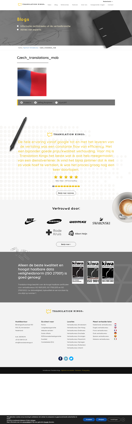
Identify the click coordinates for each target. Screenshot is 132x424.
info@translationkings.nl (24, 342)
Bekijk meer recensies (66, 193)
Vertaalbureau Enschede (76, 333)
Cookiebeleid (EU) (47, 342)
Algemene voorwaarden (67, 370)
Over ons (84, 5)
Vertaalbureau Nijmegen (76, 342)
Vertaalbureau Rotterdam (76, 345)
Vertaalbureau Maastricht (76, 339)
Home (43, 325)
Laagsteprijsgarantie (48, 328)
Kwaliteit (44, 339)
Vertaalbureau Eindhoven (76, 330)
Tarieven (75, 5)
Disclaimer (78, 370)
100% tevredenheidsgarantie (51, 336)
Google (46, 422)
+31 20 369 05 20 (21, 340)
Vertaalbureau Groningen (76, 336)
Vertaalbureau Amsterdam (76, 325)
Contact (110, 5)
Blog (56, 5)
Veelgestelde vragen (97, 5)
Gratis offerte (46, 333)
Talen (49, 5)
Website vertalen (47, 330)
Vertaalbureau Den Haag (76, 328)
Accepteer (89, 419)
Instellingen (114, 419)
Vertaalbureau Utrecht (75, 348)
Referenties (65, 5)
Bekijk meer (65, 244)
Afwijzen (101, 419)
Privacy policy (85, 370)
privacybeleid (27, 422)
